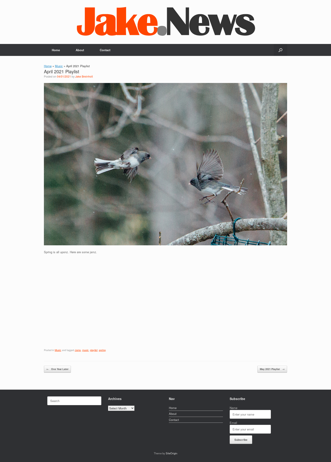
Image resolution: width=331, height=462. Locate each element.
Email (233, 423)
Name (233, 408)
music (85, 350)
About (80, 50)
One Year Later (57, 369)
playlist (93, 350)
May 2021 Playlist (272, 369)
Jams (78, 350)
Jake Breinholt (84, 76)
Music (59, 66)
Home (56, 50)
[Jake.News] (165, 20)
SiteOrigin (171, 453)
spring (102, 350)
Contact (105, 50)
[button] (280, 50)
